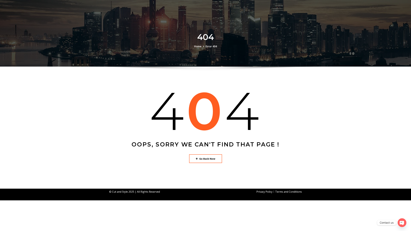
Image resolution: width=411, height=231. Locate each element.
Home (197, 46)
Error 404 (211, 46)
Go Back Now (207, 158)
